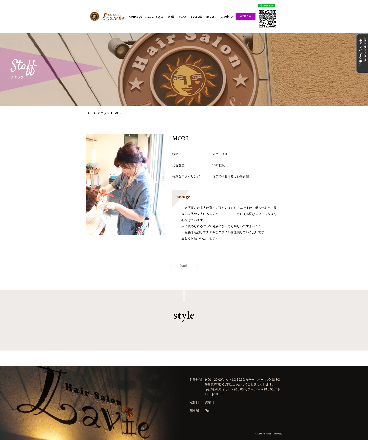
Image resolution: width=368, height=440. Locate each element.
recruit (196, 16)
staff (171, 16)
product (226, 16)
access (211, 16)
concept (135, 16)
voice (183, 16)
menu (149, 16)
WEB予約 (245, 16)
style (159, 16)
